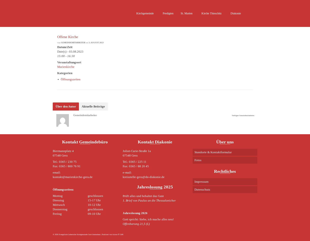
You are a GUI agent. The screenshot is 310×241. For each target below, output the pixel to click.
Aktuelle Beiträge (93, 106)
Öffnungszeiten (71, 79)
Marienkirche (65, 67)
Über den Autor (66, 106)
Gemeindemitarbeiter (73, 42)
